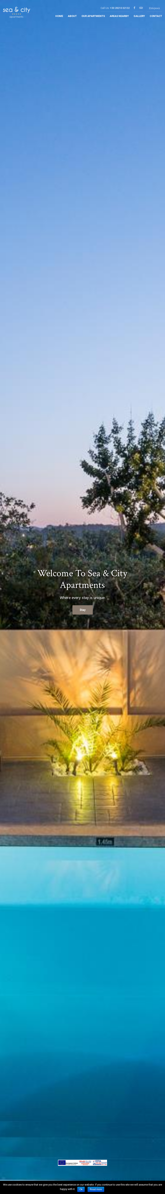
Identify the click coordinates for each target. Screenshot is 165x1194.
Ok (80, 1189)
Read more (96, 1189)
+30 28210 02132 (120, 7)
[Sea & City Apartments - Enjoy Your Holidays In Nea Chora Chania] (16, 14)
